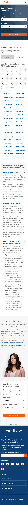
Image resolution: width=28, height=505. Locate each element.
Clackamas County (8, 97)
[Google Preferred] (2, 469)
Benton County (20, 93)
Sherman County (20, 139)
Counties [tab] (20, 57)
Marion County (20, 132)
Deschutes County (8, 108)
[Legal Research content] (25, 488)
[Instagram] (17, 464)
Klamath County (20, 122)
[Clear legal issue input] (25, 19)
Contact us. (15, 442)
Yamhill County (20, 153)
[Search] (25, 2)
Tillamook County (8, 143)
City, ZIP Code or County (8, 24)
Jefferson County (20, 118)
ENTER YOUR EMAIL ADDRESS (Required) (11, 452)
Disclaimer (15, 501)
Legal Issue (4, 17)
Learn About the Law (6, 330)
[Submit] (25, 455)
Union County (8, 146)
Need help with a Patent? (11, 172)
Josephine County (8, 122)
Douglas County (20, 108)
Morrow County (8, 136)
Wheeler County (8, 153)
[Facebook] (2, 464)
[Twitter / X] (12, 464)
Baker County (8, 93)
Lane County (19, 125)
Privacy (8, 501)
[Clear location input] (25, 26)
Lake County (7, 125)
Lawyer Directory (5, 41)
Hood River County (20, 115)
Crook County (8, 104)
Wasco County (8, 150)
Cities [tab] (7, 57)
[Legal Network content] (25, 493)
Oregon (17, 41)
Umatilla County (20, 143)
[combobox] (14, 19)
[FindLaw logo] (8, 2)
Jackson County (8, 118)
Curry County (19, 104)
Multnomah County (20, 136)
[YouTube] (7, 464)
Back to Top (14, 424)
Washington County (20, 150)
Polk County (7, 139)
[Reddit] (22, 464)
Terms (2, 501)
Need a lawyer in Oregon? (11, 203)
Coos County (19, 101)
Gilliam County (8, 111)
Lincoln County (8, 129)
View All (12, 87)
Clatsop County (20, 97)
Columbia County (8, 101)
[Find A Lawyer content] (25, 479)
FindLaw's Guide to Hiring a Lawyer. (13, 342)
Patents (12, 41)
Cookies (22, 501)
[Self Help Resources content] (25, 483)
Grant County (19, 111)
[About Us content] (25, 474)
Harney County (8, 115)
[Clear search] (23, 400)
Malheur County (8, 132)
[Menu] (2, 2)
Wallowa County (20, 146)
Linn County (19, 129)
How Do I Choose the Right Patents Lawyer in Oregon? (12, 242)
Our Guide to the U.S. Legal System (10, 345)
